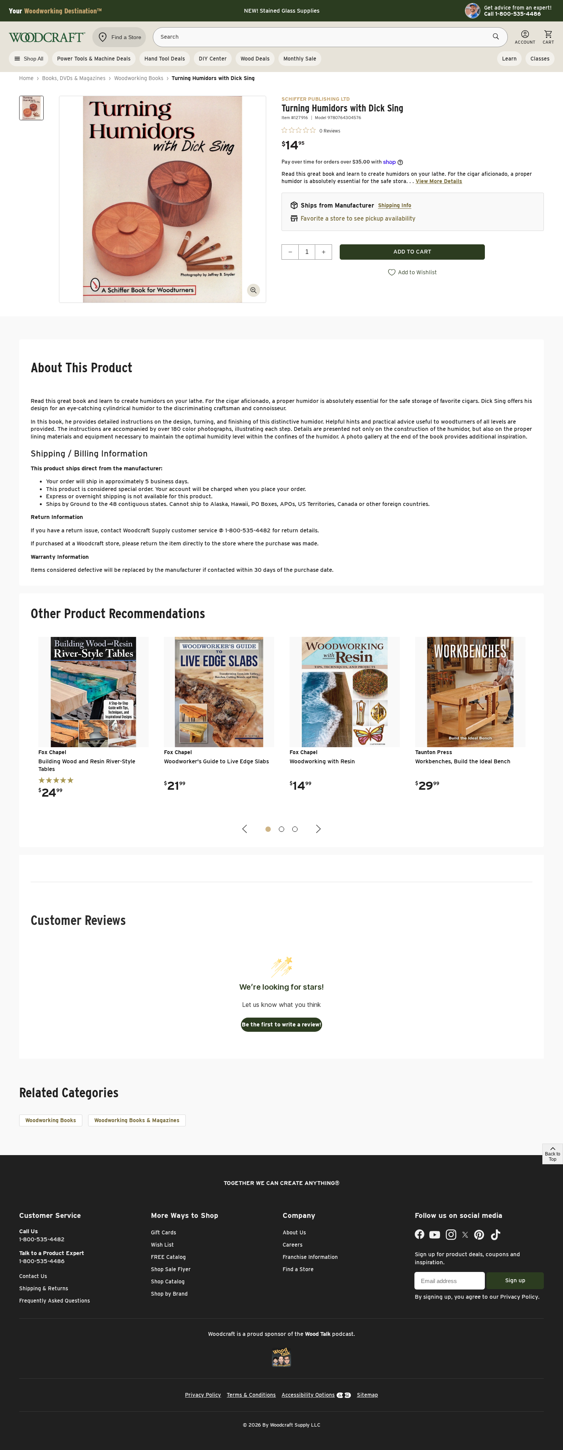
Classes (540, 59)
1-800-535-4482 (42, 1239)
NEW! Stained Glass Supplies (281, 10)
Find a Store (298, 1269)
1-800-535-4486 (42, 1261)
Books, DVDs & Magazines (74, 78)
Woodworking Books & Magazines (137, 1120)
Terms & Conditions (251, 1395)
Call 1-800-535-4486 (512, 14)
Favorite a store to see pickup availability (358, 218)
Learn (509, 59)
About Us (294, 1232)
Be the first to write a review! (281, 1024)
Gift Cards (163, 1232)
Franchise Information (310, 1257)
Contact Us (33, 1276)
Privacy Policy (519, 1296)
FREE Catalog (168, 1257)
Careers (293, 1245)
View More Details (439, 181)
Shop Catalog (168, 1281)
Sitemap (367, 1395)
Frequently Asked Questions (54, 1301)
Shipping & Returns (43, 1288)
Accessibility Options (308, 1395)
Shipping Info (394, 205)
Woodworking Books (139, 78)
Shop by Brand (169, 1294)
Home (26, 78)
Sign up (515, 1280)
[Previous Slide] (245, 829)
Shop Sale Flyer (171, 1269)
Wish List (162, 1245)
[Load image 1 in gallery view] (31, 108)
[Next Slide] (317, 829)
